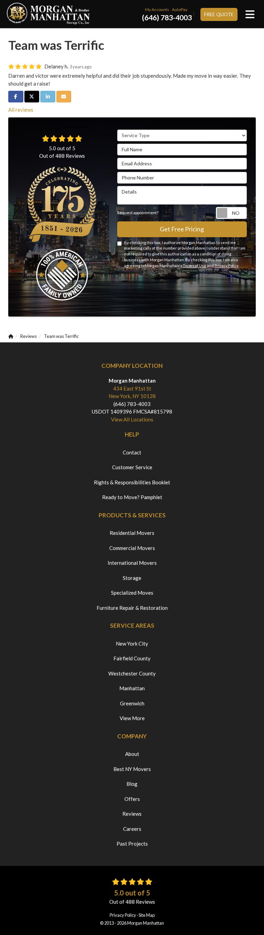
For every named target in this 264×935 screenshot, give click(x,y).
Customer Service (132, 467)
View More (132, 718)
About (132, 754)
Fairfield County (132, 658)
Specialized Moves (132, 593)
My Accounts (157, 9)
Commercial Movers (132, 548)
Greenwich (132, 703)
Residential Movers (132, 533)
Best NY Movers (132, 769)
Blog (132, 784)
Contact (132, 452)
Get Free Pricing (182, 229)
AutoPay (179, 9)
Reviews (132, 814)
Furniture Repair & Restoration (132, 608)
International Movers (132, 563)
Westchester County (132, 673)
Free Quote (219, 14)
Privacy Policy (226, 265)
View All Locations (132, 419)
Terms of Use (194, 265)
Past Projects (132, 843)
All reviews (20, 110)
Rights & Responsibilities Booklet (132, 482)
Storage (132, 578)
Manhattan (132, 688)
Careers (132, 829)
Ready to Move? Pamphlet (132, 497)
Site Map (147, 915)
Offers (132, 799)
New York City (132, 643)
